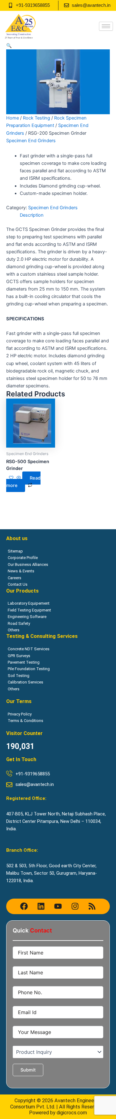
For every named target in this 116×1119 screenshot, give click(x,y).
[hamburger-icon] (106, 26)
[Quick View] (18, 478)
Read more (23, 481)
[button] (9, 45)
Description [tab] (32, 215)
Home (12, 118)
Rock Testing (36, 118)
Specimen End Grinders (31, 140)
